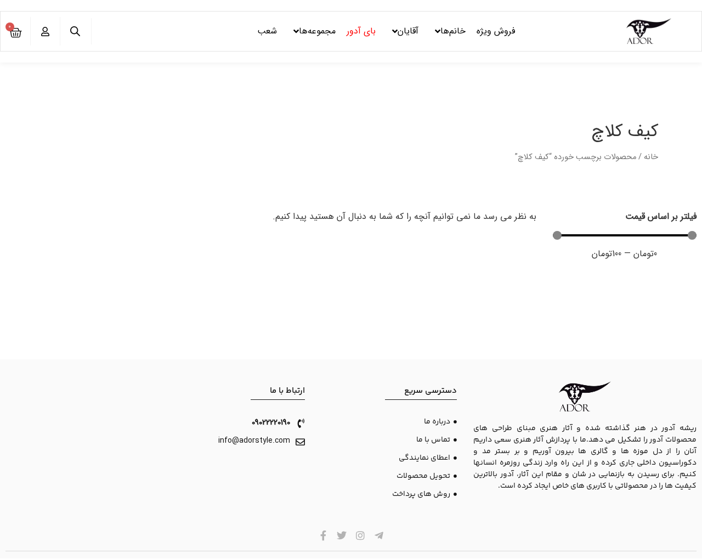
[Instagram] (361, 536)
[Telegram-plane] (379, 536)
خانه (651, 157)
